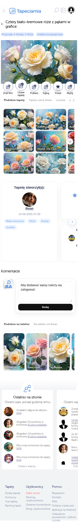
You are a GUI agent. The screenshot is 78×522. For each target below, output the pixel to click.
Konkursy (10, 497)
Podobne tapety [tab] (14, 100)
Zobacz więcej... (27, 466)
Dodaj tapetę (12, 493)
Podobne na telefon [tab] (17, 324)
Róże (32, 220)
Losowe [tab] (60, 100)
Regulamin (58, 493)
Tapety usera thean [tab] (40, 100)
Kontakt (56, 497)
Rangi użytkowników (38, 508)
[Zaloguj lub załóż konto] (71, 10)
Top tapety (11, 501)
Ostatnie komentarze (38, 504)
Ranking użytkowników (34, 499)
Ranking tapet (13, 505)
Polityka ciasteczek (63, 505)
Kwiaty (20, 34)
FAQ (54, 501)
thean (29, 208)
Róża (30, 34)
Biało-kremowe (15, 220)
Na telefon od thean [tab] (45, 324)
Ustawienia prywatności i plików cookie (64, 517)
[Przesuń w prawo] (72, 222)
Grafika (10, 227)
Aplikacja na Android (64, 509)
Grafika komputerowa (50, 34)
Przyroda (7, 34)
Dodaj (45, 307)
